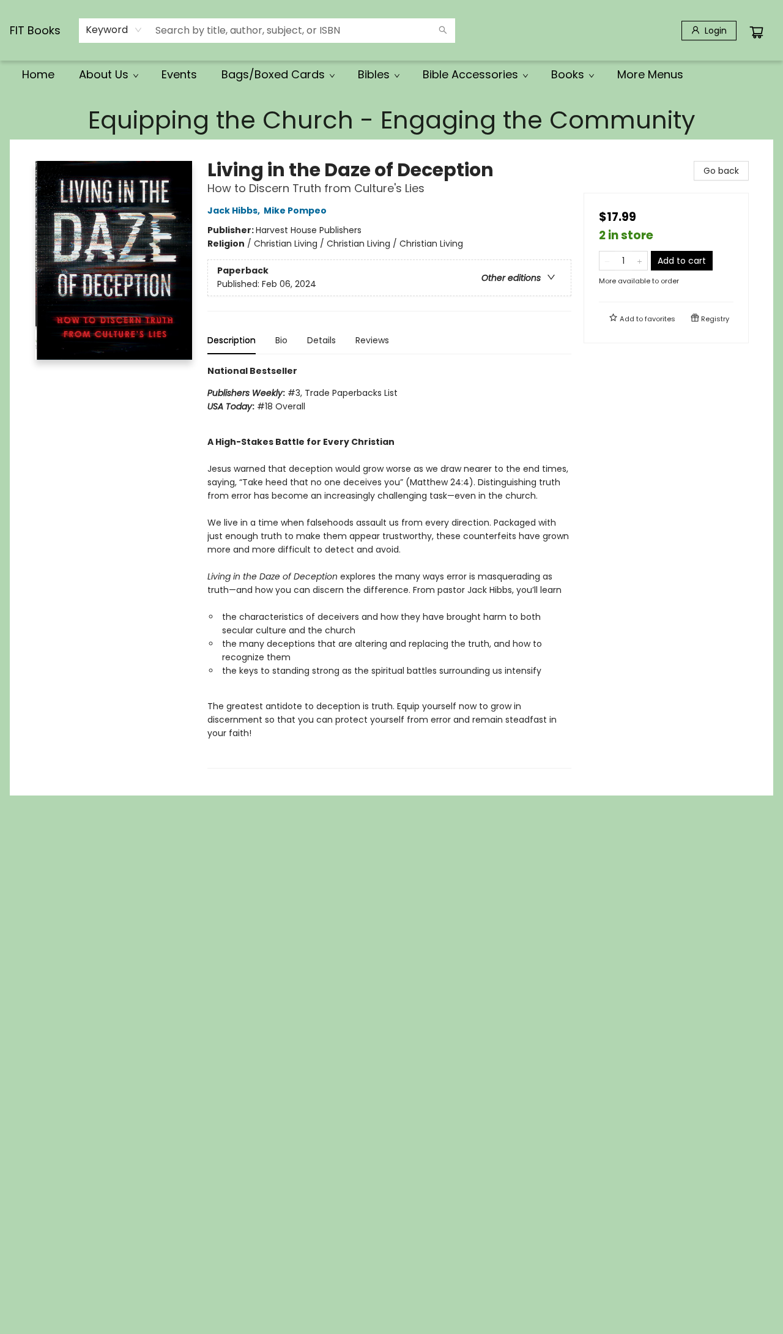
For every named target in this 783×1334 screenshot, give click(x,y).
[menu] (391, 75)
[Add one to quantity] (639, 260)
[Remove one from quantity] (607, 260)
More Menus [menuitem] (650, 74)
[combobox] (114, 30)
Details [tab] (321, 340)
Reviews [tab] (372, 340)
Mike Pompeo (295, 210)
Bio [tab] (281, 340)
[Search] (443, 30)
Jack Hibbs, (234, 210)
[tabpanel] (389, 566)
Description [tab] (231, 340)
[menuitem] (38, 75)
